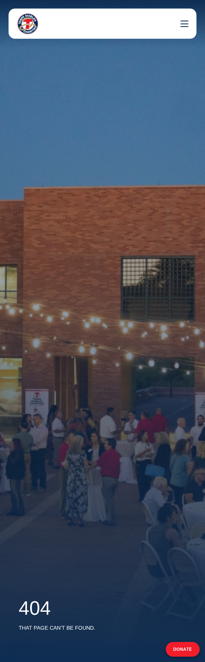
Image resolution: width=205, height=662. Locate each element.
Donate (182, 649)
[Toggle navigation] (184, 24)
